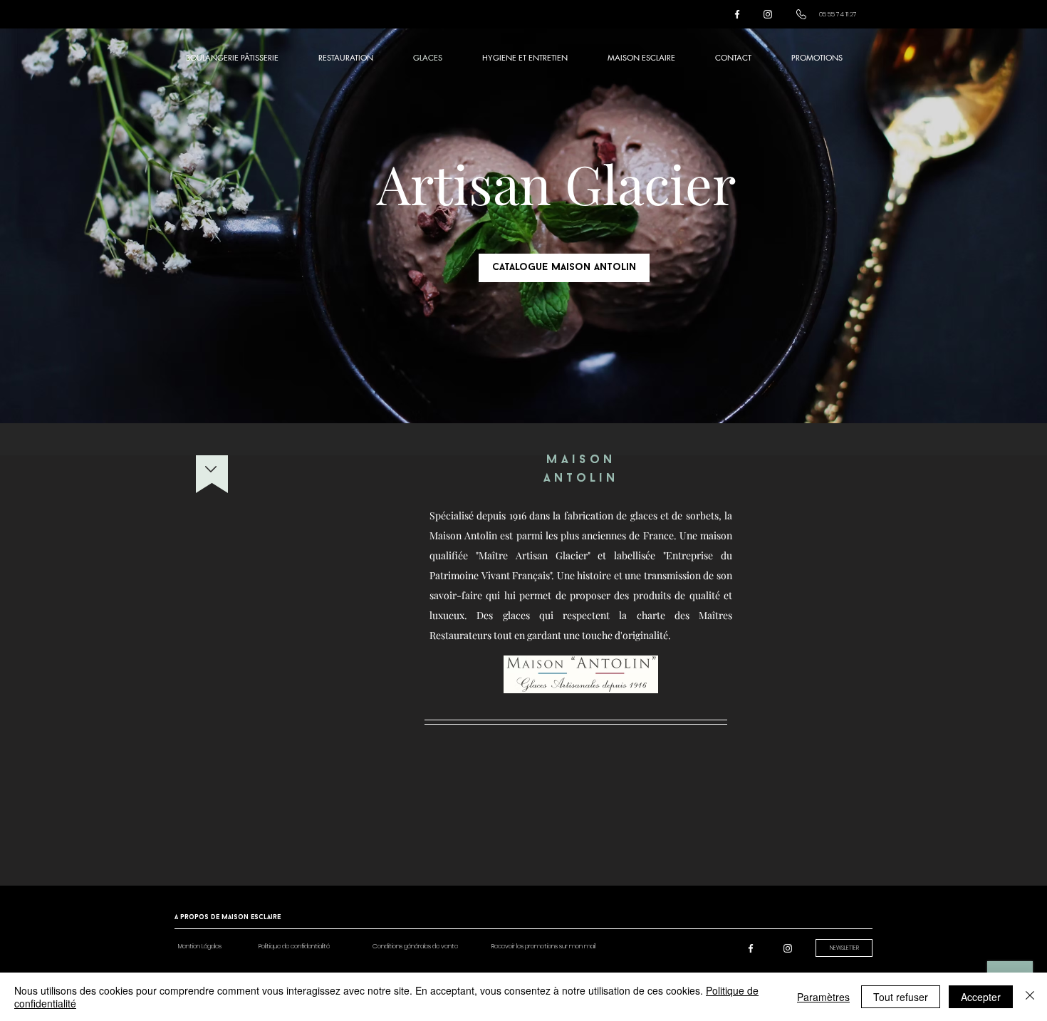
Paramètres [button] (823, 997)
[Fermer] (1029, 997)
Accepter (981, 997)
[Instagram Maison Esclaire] (767, 14)
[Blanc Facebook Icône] (737, 14)
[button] (199, 946)
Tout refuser (900, 997)
